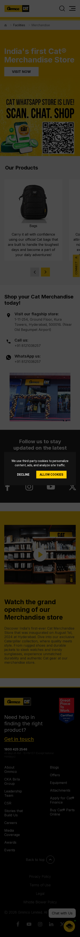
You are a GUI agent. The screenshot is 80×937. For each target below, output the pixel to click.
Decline (23, 474)
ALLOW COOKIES (51, 474)
